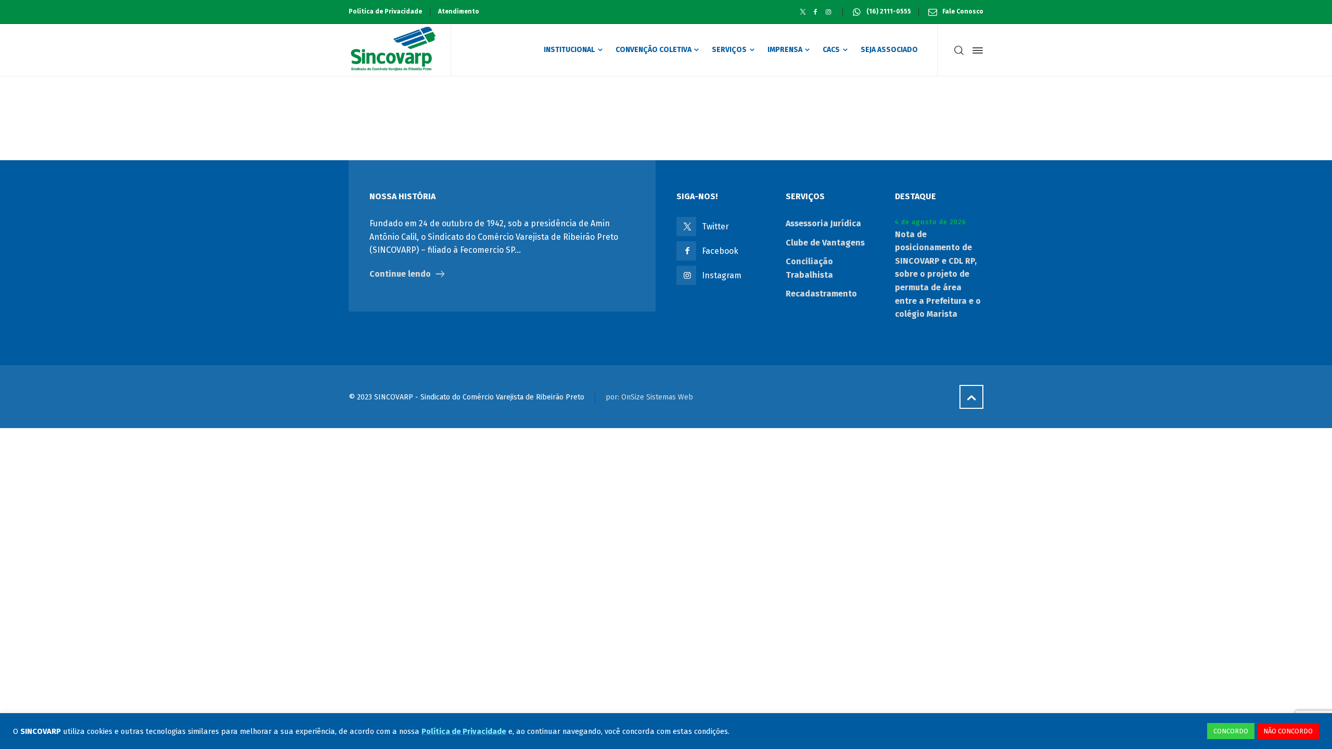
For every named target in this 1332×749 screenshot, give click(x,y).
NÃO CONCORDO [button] (1288, 731)
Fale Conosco (962, 11)
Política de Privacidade (385, 11)
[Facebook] (815, 12)
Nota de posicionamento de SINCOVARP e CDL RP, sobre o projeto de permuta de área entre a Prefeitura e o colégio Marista (938, 274)
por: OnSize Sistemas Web (649, 397)
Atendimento (458, 11)
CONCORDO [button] (1230, 731)
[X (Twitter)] (802, 12)
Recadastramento (821, 294)
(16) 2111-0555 (888, 11)
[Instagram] (828, 12)
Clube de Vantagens (825, 243)
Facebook (720, 251)
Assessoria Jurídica (823, 223)
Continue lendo (400, 274)
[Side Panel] (975, 50)
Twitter (715, 226)
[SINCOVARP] (393, 50)
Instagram (721, 275)
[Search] (959, 50)
